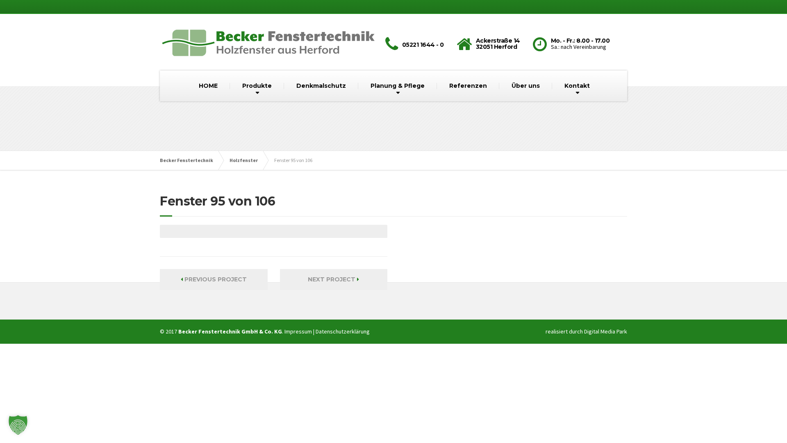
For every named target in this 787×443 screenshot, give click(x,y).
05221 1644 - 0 (423, 44)
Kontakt (577, 85)
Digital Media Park (605, 331)
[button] (18, 425)
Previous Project (215, 279)
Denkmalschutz (321, 85)
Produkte (257, 85)
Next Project (332, 279)
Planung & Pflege (398, 85)
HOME (208, 85)
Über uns (526, 85)
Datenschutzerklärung (343, 331)
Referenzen (468, 85)
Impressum (298, 331)
